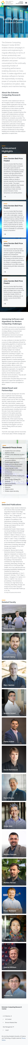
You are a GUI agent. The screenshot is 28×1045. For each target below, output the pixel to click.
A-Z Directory (6, 1016)
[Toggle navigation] (26, 2)
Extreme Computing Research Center (19, 2)
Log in (7, 1030)
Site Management (8, 1027)
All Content (8, 1019)
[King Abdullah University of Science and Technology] (7, 3)
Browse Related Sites (11, 1022)
